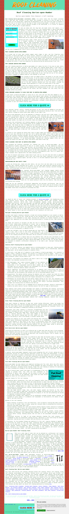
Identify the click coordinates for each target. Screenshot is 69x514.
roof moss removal (56, 440)
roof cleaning (41, 67)
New (14, 504)
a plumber (49, 455)
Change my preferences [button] (51, 510)
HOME (46, 9)
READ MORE (43, 295)
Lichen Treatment (9, 489)
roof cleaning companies (54, 477)
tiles (23, 49)
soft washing (14, 446)
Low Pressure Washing (16, 487)
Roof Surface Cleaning (30, 487)
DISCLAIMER (61, 9)
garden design (16, 458)
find (9, 471)
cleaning (27, 122)
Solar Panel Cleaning (43, 487)
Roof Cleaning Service (57, 487)
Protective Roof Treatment (16, 486)
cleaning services (16, 324)
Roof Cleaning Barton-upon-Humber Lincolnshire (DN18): (20, 19)
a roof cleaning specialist (31, 465)
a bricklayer (33, 462)
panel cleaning (13, 303)
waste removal (33, 459)
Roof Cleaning (10, 504)
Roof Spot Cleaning (50, 490)
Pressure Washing (26, 490)
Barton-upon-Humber (44, 199)
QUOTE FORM (61, 450)
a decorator (38, 458)
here (50, 484)
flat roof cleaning (23, 378)
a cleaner (45, 457)
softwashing (25, 281)
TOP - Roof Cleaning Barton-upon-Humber (15, 493)
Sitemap (6, 504)
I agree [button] (39, 510)
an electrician (27, 464)
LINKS (50, 9)
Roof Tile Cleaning (44, 489)
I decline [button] (43, 510)
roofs (26, 331)
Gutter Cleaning (43, 486)
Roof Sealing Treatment (22, 489)
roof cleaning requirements (12, 450)
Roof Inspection (16, 490)
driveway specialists (11, 459)
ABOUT (53, 9)
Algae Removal (52, 486)
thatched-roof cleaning (42, 138)
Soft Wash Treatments (38, 490)
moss (53, 58)
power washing (54, 436)
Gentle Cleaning (33, 489)
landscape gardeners (34, 461)
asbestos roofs (13, 288)
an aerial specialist (22, 457)
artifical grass (9, 462)
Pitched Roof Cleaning (31, 486)
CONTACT (56, 9)
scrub (30, 311)
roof (43, 144)
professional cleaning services (29, 417)
